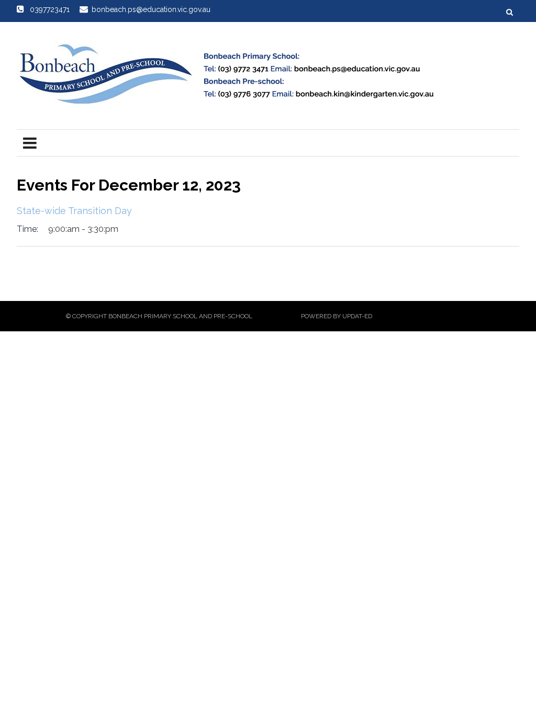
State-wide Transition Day (74, 210)
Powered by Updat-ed (336, 316)
